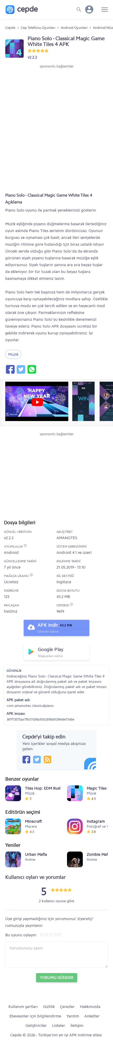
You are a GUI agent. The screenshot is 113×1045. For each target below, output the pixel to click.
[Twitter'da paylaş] (20, 369)
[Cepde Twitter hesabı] (37, 759)
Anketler (92, 1016)
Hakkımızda (90, 1006)
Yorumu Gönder (56, 977)
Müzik (13, 354)
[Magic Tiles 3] (75, 793)
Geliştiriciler (36, 1025)
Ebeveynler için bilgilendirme (35, 1016)
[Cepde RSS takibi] (47, 759)
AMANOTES (66, 537)
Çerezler (67, 1006)
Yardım (72, 1016)
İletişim (76, 1025)
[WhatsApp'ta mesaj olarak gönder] (31, 369)
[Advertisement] (56, 128)
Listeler (58, 1025)
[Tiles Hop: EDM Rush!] (13, 793)
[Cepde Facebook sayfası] (26, 759)
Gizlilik (49, 1006)
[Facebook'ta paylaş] (10, 369)
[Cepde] (21, 9)
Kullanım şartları (23, 1006)
